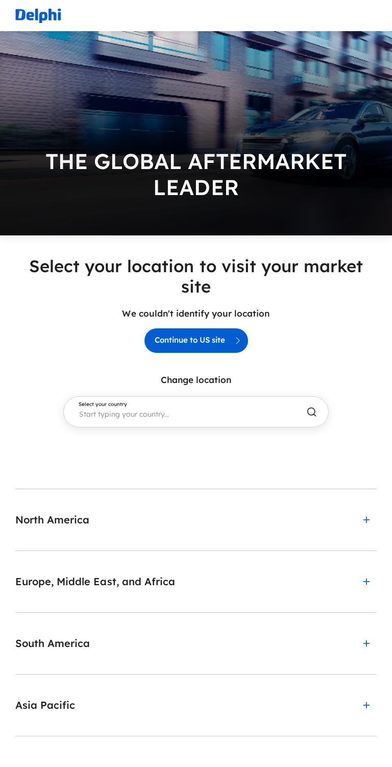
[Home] (38, 15)
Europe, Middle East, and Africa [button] (95, 581)
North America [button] (52, 519)
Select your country (103, 404)
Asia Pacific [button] (45, 705)
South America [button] (52, 643)
